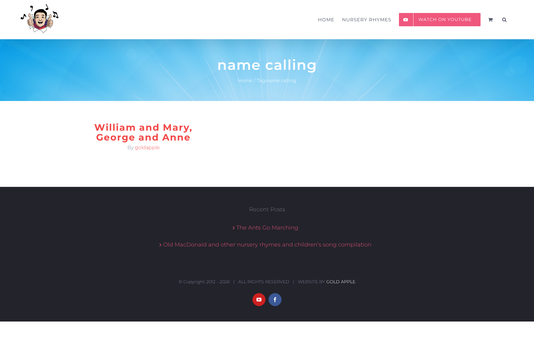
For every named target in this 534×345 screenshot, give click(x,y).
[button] (504, 19)
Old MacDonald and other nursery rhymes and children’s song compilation (267, 244)
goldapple (147, 147)
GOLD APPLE (340, 281)
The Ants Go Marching (267, 227)
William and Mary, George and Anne (143, 132)
